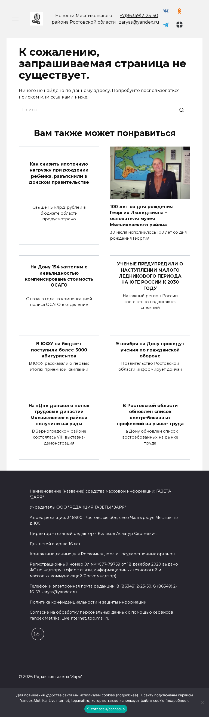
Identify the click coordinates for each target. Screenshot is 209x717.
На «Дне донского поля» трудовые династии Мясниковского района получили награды (59, 414)
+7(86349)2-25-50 (139, 15)
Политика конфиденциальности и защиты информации (88, 602)
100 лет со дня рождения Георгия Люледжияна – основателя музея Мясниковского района (141, 215)
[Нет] (202, 702)
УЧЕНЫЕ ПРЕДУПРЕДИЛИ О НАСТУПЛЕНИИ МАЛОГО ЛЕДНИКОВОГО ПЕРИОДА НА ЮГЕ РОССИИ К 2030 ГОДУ (150, 276)
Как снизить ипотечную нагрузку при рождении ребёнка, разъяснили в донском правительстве (59, 173)
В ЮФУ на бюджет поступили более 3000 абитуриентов (59, 349)
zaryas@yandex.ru (139, 22)
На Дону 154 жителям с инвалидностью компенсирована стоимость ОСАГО (59, 276)
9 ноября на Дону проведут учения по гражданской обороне (150, 349)
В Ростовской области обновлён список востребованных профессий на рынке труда (150, 414)
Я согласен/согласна (106, 709)
